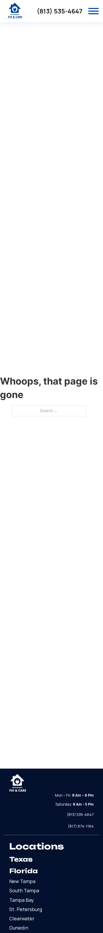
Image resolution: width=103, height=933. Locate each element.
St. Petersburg (25, 909)
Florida (23, 871)
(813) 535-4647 (59, 11)
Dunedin (18, 928)
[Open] (93, 11)
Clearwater (21, 918)
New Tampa (22, 881)
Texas (21, 859)
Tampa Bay (21, 900)
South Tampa (24, 890)
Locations (36, 846)
